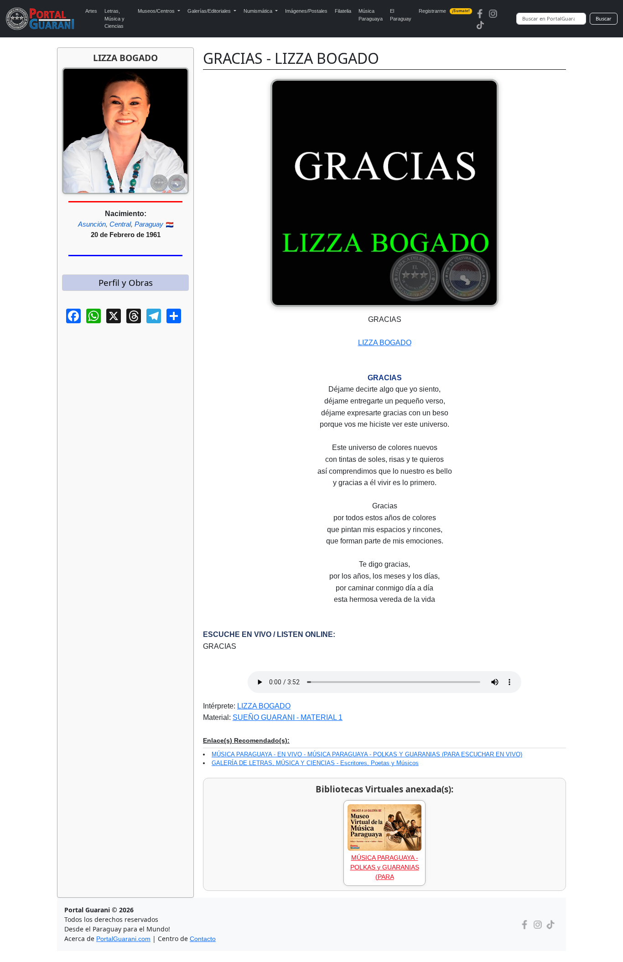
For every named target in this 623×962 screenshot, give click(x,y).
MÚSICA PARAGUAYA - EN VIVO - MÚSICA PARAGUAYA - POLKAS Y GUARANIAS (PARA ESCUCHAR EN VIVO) (367, 754)
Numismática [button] (259, 11)
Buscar (604, 18)
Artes (91, 11)
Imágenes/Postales (306, 11)
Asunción (92, 224)
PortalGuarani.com (123, 938)
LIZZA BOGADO (384, 343)
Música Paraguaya (370, 14)
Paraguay (149, 224)
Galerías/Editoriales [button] (209, 11)
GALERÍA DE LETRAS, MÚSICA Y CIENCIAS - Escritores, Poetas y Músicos (315, 763)
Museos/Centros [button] (157, 11)
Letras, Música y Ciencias (114, 18)
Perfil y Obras (126, 282)
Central (120, 224)
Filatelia (343, 11)
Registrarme (444, 11)
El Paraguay (400, 14)
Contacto (203, 938)
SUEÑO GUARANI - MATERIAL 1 (288, 717)
